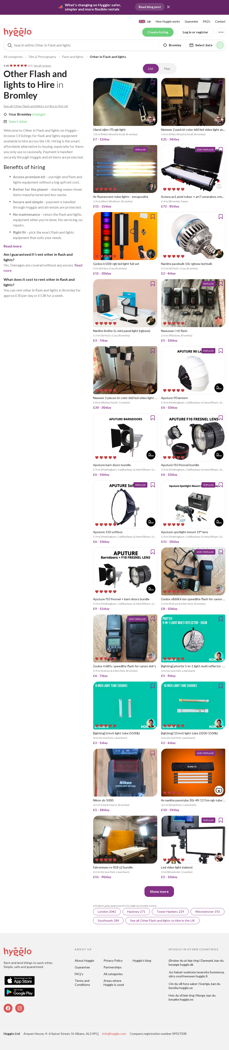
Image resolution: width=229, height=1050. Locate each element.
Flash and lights (73, 57)
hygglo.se (186, 988)
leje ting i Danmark (200, 960)
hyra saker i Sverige (196, 984)
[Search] (220, 45)
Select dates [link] (18, 121)
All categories (13, 57)
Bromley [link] (24, 114)
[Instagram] (19, 1008)
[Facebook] (8, 1008)
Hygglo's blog (142, 960)
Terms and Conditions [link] (82, 983)
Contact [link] (220, 21)
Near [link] (13, 114)
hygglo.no (186, 999)
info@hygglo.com (114, 1033)
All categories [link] (113, 974)
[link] (18, 32)
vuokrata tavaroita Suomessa (203, 972)
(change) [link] (38, 114)
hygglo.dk (186, 964)
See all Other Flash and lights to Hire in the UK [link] (36, 106)
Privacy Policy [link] (113, 960)
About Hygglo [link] (84, 960)
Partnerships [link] (113, 967)
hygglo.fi (202, 976)
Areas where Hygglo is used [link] (114, 983)
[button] (168, 7)
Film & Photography (42, 57)
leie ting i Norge (194, 995)
